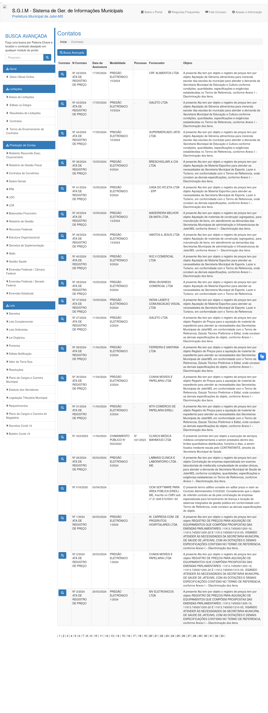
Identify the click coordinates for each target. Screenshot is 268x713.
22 (161, 636)
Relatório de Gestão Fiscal (25, 165)
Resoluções (16, 370)
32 (216, 636)
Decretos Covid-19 (20, 426)
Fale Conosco (217, 12)
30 (205, 636)
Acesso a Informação (248, 12)
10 (95, 636)
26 (183, 636)
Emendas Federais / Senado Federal (25, 283)
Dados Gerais (17, 181)
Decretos (14, 313)
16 (128, 636)
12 (106, 636)
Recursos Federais (20, 229)
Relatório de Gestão (21, 221)
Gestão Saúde (18, 261)
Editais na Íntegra (20, 105)
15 (123, 636)
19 (145, 636)
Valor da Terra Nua (20, 362)
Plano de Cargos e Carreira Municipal (24, 380)
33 (222, 636)
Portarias (14, 345)
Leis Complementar (21, 321)
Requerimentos (18, 406)
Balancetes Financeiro (22, 213)
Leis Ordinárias (18, 329)
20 (150, 636)
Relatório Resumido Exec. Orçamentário (23, 155)
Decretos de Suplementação (26, 245)
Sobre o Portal (153, 12)
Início (63, 42)
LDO (12, 197)
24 (172, 636)
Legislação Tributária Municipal (28, 398)
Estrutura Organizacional (24, 237)
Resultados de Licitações (25, 113)
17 (134, 636)
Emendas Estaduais (21, 293)
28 (194, 636)
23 (167, 636)
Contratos (15, 121)
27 (189, 636)
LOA (11, 205)
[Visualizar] (62, 74)
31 (211, 636)
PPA (11, 189)
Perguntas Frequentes (185, 12)
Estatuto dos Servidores (23, 390)
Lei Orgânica (17, 337)
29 (200, 636)
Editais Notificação (20, 354)
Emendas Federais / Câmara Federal (25, 271)
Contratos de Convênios (24, 173)
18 (139, 636)
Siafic (12, 253)
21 (156, 636)
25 (178, 636)
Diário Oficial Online (21, 77)
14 (117, 636)
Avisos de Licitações (21, 97)
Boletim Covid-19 (19, 434)
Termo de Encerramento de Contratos (25, 131)
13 (112, 636)
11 (101, 636)
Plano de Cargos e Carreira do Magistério (26, 416)
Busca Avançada (73, 52)
